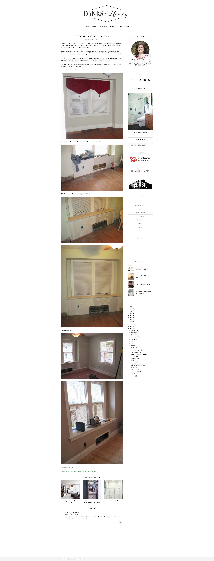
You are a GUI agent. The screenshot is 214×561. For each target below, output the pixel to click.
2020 (131, 307)
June (132, 343)
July (132, 341)
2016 (131, 315)
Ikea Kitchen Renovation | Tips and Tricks (143, 292)
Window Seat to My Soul (138, 365)
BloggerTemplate (83, 558)
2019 (131, 309)
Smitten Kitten (135, 369)
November (134, 332)
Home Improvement (89, 471)
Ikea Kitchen (140, 220)
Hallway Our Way (136, 352)
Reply (120, 522)
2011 (131, 326)
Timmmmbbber (135, 358)
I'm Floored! (134, 361)
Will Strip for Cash (136, 374)
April (132, 348)
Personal (140, 223)
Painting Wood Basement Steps (143, 276)
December (134, 330)
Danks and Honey (69, 558)
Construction (140, 209)
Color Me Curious (136, 371)
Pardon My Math (136, 363)
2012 (131, 324)
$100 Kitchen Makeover (142, 284)
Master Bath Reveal (140, 132)
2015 (131, 317)
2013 (131, 322)
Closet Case (134, 356)
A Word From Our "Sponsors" (139, 354)
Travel (140, 230)
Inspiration (140, 216)
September (134, 337)
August (133, 339)
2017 (131, 313)
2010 (131, 328)
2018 (131, 311)
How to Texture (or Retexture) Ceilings (141, 268)
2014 (131, 319)
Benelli (140, 227)
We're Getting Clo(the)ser (138, 350)
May (132, 345)
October (133, 335)
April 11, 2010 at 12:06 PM (71, 514)
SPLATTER (134, 367)
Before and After (71, 471)
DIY (79, 471)
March (133, 376)
